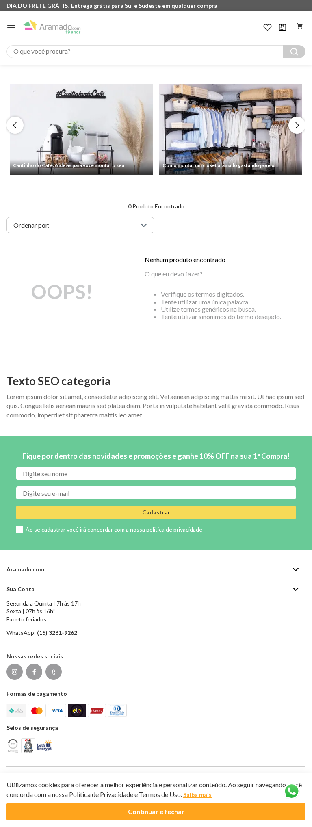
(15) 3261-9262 (57, 632)
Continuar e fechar (156, 811)
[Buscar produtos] (294, 52)
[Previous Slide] (15, 125)
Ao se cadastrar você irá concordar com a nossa (114, 529)
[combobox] (156, 51)
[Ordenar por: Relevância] (80, 225)
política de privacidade (174, 529)
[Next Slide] (297, 125)
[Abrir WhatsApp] (292, 791)
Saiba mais (197, 794)
